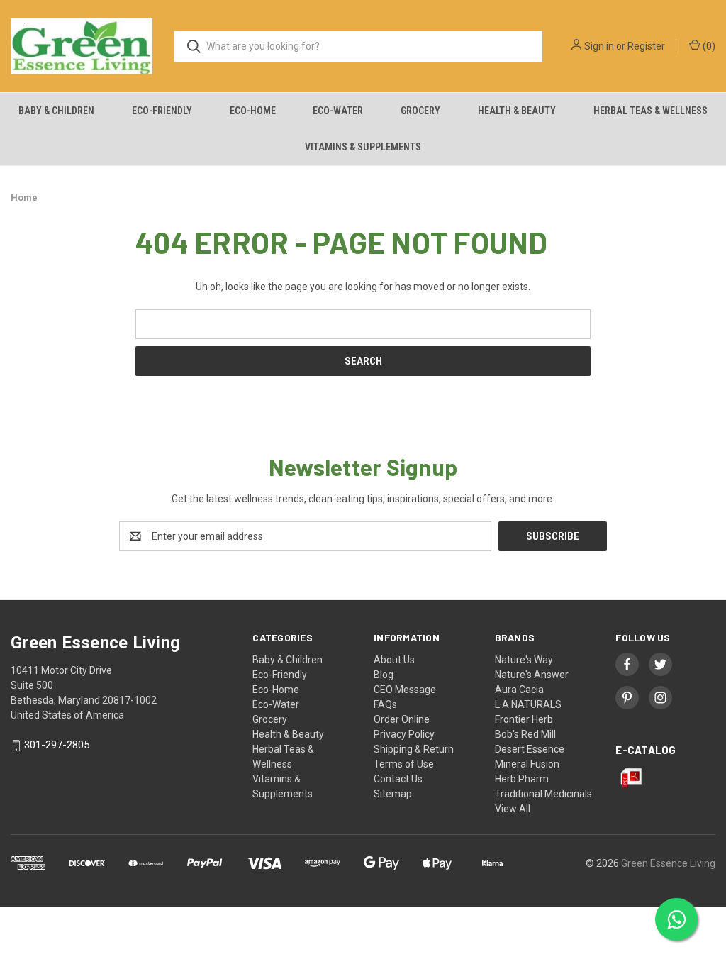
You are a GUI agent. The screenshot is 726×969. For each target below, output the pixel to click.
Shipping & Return (414, 749)
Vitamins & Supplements (363, 147)
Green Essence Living (668, 863)
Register (646, 46)
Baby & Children (56, 110)
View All (512, 808)
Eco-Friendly (162, 110)
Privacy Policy (404, 734)
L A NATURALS (528, 704)
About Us (394, 659)
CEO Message (405, 689)
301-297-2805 (56, 745)
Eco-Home (253, 110)
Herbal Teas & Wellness (650, 110)
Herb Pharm (522, 779)
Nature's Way (524, 659)
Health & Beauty (517, 110)
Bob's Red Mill (525, 734)
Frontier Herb (524, 719)
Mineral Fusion (527, 764)
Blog (383, 674)
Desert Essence (529, 749)
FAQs (385, 704)
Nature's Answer (532, 674)
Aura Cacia (519, 689)
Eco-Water (338, 110)
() (707, 46)
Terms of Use (404, 764)
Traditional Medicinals (543, 793)
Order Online (402, 719)
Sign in (599, 46)
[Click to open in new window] (627, 664)
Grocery (420, 110)
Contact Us (398, 779)
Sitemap (393, 793)
